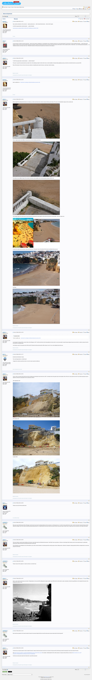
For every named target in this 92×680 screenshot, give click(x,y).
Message (16, 18)
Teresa (4, 40)
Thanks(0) (81, 21)
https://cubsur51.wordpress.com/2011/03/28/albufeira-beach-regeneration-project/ (28, 652)
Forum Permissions (86, 674)
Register (85, 8)
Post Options (76, 21)
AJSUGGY (5, 522)
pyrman (4, 21)
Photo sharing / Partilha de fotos (19, 7)
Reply (88, 21)
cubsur (4, 58)
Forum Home (5, 7)
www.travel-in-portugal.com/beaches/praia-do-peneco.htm (30, 82)
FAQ (74, 8)
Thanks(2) (81, 99)
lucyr (4, 502)
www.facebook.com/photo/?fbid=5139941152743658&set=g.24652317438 (25, 28)
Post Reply (4, 16)
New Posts (86, 7)
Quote (85, 21)
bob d (4, 354)
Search (78, 8)
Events (81, 8)
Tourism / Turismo (11, 7)
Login (89, 8)
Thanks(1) (81, 578)
